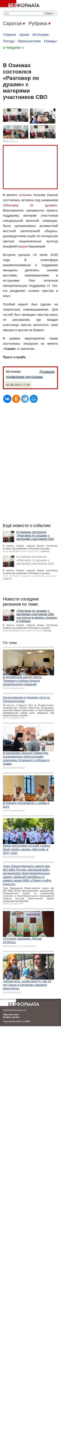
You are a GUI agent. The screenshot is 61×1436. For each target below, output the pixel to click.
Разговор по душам (30, 205)
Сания (25, 195)
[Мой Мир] (34, 399)
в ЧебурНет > (13, 48)
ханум (22, 246)
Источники (40, 35)
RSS (28, 1021)
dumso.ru (13, 141)
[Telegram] (25, 399)
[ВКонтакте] (7, 399)
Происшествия (29, 41)
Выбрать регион (11, 1017)
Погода (8, 41)
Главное (9, 35)
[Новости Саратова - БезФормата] (20, 4)
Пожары (50, 41)
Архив (24, 35)
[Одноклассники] (16, 399)
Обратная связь (11, 1014)
